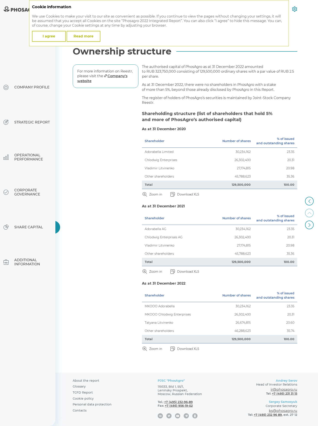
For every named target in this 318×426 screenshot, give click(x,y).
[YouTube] (177, 415)
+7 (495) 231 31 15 (284, 394)
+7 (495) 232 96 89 (268, 415)
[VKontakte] (160, 415)
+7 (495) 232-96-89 (178, 402)
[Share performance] (309, 225)
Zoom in (155, 194)
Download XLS (188, 194)
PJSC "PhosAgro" (171, 381)
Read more (83, 36)
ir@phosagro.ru (284, 390)
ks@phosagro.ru (283, 411)
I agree (49, 36)
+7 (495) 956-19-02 (179, 406)
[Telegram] (186, 415)
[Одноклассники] (195, 415)
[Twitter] (169, 415)
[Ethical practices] (309, 201)
